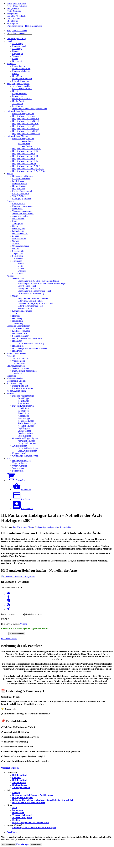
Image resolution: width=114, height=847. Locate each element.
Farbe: (4, 614)
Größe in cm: (31, 614)
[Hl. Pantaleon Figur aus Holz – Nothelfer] (18, 576)
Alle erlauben (36, 844)
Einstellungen (22, 844)
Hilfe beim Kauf (19, 775)
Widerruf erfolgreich (22, 817)
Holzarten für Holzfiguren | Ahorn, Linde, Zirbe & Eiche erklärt (42, 800)
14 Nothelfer (65, 527)
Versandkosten (19, 782)
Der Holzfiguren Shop (23, 527)
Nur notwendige (8, 844)
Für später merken (9, 638)
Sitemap (16, 792)
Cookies (16, 820)
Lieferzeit (16, 777)
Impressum (17, 810)
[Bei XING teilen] (8, 609)
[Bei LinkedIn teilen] (8, 602)
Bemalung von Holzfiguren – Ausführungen (32, 795)
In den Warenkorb (17, 634)
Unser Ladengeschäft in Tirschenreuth (30, 822)
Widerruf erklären (10, 768)
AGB (14, 807)
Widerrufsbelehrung (22, 815)
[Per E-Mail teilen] (8, 594)
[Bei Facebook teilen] (8, 598)
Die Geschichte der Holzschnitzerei (28, 802)
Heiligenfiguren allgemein (46, 527)
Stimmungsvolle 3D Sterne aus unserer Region (34, 827)
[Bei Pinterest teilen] (8, 606)
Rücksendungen (20, 785)
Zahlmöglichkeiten (21, 787)
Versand (23, 624)
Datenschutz (18, 812)
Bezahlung (12, 832)
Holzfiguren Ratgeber (22, 797)
